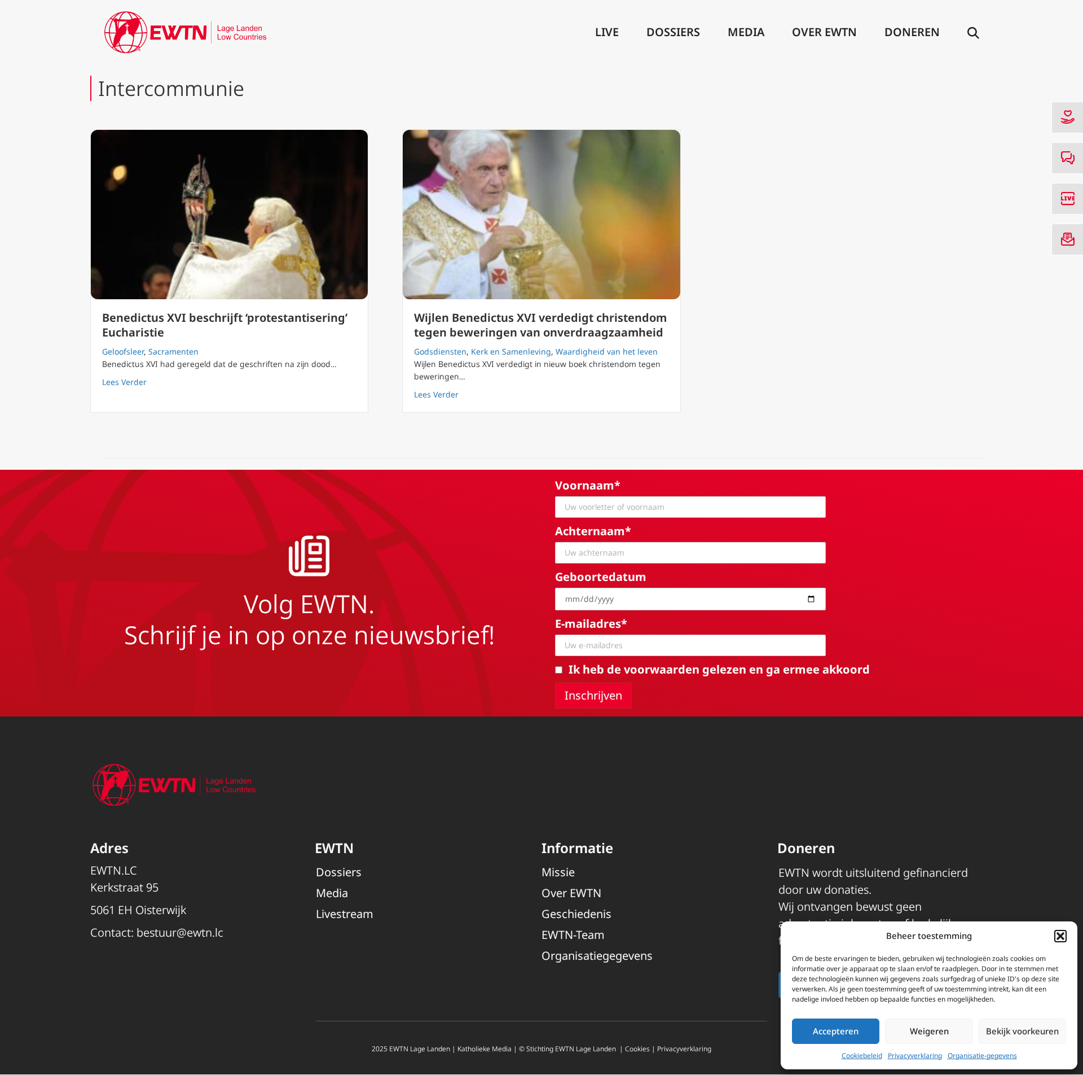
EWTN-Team (573, 934)
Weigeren (929, 1031)
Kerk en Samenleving (511, 351)
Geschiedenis (576, 913)
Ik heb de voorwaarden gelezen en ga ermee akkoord (719, 669)
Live (607, 32)
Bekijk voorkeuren (1022, 1031)
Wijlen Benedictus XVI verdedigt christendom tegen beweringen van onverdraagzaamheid (540, 325)
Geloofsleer (123, 351)
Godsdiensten (440, 351)
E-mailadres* (591, 623)
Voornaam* (587, 485)
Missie (558, 872)
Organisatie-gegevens (982, 1055)
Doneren (912, 32)
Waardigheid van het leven (607, 351)
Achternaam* (593, 531)
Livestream (344, 913)
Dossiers (673, 32)
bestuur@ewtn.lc (180, 932)
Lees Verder (124, 381)
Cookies (637, 1049)
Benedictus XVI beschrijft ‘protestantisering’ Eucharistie (224, 325)
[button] (1060, 936)
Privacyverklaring (915, 1055)
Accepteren (836, 1031)
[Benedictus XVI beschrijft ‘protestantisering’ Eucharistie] (229, 214)
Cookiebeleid (862, 1055)
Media (746, 32)
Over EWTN (824, 32)
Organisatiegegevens (597, 955)
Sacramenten (173, 351)
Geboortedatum (600, 576)
